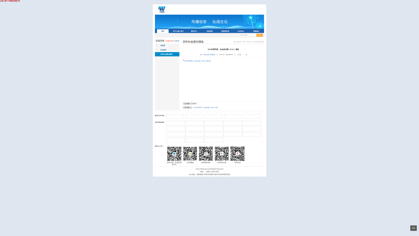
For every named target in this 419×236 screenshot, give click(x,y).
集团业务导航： (160, 115)
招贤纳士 (256, 31)
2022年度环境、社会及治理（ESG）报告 (206, 107)
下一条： (188, 107)
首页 (162, 31)
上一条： (188, 103)
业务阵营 (210, 31)
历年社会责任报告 (166, 54)
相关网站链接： (160, 122)
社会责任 (163, 50)
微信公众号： (159, 146)
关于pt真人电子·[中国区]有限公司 (178, 31)
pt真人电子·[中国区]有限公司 (10, 1)
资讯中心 (194, 31)
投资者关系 (225, 31)
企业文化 (241, 31)
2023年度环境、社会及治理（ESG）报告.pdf (198, 61)
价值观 (162, 45)
